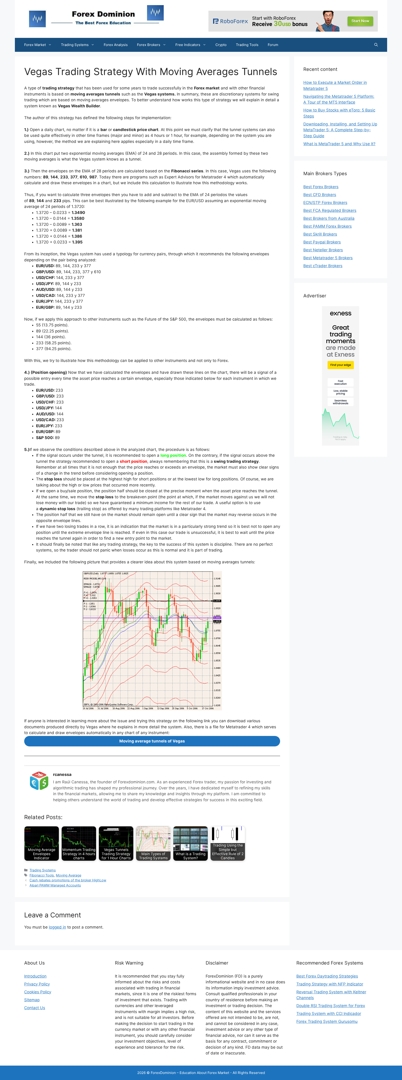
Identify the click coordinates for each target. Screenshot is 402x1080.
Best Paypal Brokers (322, 242)
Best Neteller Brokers (323, 250)
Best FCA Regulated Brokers (329, 210)
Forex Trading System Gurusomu (327, 1021)
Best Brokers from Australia (329, 218)
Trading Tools (247, 45)
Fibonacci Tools (42, 875)
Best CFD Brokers (319, 194)
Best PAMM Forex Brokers (327, 226)
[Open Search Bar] (376, 45)
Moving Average (68, 875)
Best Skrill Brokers (320, 234)
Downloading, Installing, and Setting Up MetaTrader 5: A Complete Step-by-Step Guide (340, 130)
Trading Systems (75, 45)
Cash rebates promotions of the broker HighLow (68, 880)
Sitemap (32, 1000)
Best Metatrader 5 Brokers (328, 258)
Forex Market (35, 45)
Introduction (35, 976)
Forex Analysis (116, 45)
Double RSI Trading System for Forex (330, 1005)
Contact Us (34, 1007)
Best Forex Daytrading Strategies (327, 976)
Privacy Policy (37, 984)
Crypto (221, 45)
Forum (273, 45)
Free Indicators (187, 45)
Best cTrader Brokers (322, 265)
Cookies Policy (37, 992)
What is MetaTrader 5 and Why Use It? (339, 143)
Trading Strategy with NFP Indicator (329, 984)
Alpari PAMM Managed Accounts (55, 885)
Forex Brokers (148, 45)
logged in (57, 927)
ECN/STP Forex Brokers (325, 202)
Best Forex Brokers (320, 186)
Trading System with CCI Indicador (328, 1013)
